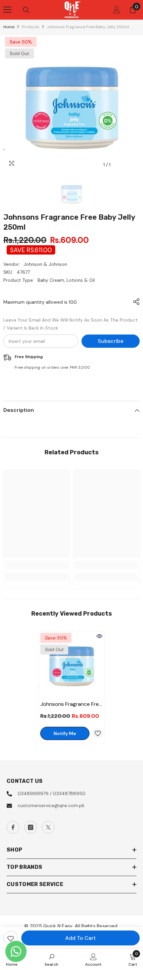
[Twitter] (48, 827)
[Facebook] (13, 827)
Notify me (65, 733)
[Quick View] (99, 636)
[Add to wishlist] (10, 938)
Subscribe (110, 340)
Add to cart (80, 937)
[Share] (135, 302)
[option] (71, 103)
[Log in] (116, 9)
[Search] (26, 10)
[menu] (7, 10)
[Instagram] (30, 827)
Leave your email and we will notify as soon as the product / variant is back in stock (70, 324)
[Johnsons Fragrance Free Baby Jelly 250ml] (71, 664)
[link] (36, 565)
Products (30, 27)
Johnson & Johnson (45, 264)
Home (8, 27)
